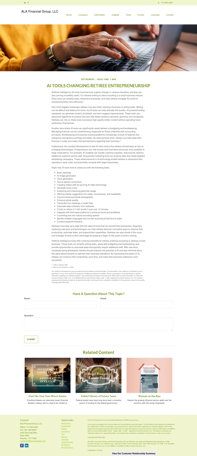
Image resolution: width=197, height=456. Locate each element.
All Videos (65, 445)
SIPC (112, 444)
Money (64, 437)
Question (28, 315)
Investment (66, 426)
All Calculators (67, 447)
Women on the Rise (149, 396)
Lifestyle (64, 439)
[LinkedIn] (25, 2)
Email (103, 298)
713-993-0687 (167, 2)
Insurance (65, 431)
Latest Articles (67, 442)
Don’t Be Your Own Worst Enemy (47, 396)
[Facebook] (28, 2)
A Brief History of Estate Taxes (98, 396)
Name (27, 298)
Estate (64, 429)
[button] (83, 14)
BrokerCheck (134, 420)
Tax (62, 434)
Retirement (66, 423)
